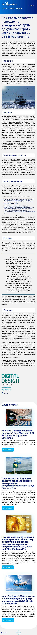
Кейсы (11, 8)
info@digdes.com (6, 387)
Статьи (5, 8)
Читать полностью (7, 449)
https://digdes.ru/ (6, 389)
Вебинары (19, 8)
